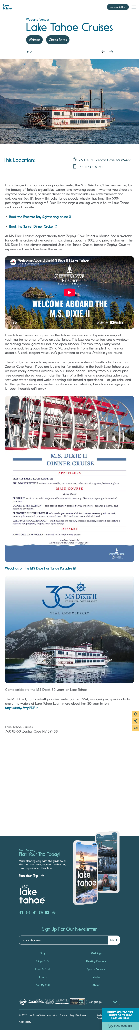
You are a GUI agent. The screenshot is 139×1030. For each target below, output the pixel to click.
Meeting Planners (96, 961)
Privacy (63, 1015)
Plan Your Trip (28, 875)
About (96, 985)
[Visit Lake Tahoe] (7, 6)
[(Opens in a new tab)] (69, 479)
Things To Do (43, 961)
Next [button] (113, 940)
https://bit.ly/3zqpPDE (20, 708)
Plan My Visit (43, 985)
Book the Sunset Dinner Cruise (31, 226)
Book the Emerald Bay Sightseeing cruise (38, 217)
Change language (95, 1007)
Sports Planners (96, 969)
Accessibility (25, 1021)
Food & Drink (43, 969)
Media (96, 977)
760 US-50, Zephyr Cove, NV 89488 (105, 160)
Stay (43, 953)
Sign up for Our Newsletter (69, 929)
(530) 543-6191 (91, 167)
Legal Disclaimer (78, 1015)
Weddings (96, 953)
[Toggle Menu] (134, 7)
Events (43, 977)
